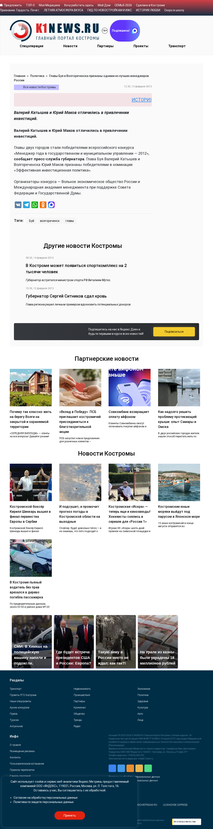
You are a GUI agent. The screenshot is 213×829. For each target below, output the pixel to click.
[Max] (51, 205)
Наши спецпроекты (20, 701)
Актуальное (16, 726)
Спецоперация (31, 46)
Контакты (15, 757)
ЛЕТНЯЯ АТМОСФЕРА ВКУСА (63, 10)
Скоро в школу (174, 10)
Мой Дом (104, 5)
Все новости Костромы (39, 87)
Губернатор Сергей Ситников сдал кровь (66, 296)
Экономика (143, 688)
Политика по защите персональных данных (44, 802)
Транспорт (177, 46)
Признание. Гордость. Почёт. (20, 10)
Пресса (13, 713)
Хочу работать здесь (79, 5)
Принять (69, 815)
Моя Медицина (49, 5)
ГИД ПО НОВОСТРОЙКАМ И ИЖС (109, 10)
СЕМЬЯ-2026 (123, 5)
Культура (142, 707)
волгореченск (49, 220)
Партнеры (105, 46)
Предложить (13, 5)
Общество (79, 713)
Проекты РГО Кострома (23, 695)
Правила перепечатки (22, 769)
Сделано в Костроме (150, 5)
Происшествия (82, 695)
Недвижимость (82, 688)
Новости (70, 46)
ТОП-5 (30, 5)
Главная (19, 76)
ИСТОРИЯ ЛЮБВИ (148, 10)
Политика (37, 76)
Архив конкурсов (19, 707)
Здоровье (142, 701)
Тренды (78, 720)
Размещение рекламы (22, 751)
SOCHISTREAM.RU (146, 804)
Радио (77, 726)
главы (70, 220)
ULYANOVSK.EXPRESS (175, 804)
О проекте (15, 745)
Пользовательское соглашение (27, 763)
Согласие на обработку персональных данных (46, 797)
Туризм (14, 720)
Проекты (141, 46)
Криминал (80, 707)
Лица (140, 720)
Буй (31, 220)
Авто (140, 713)
